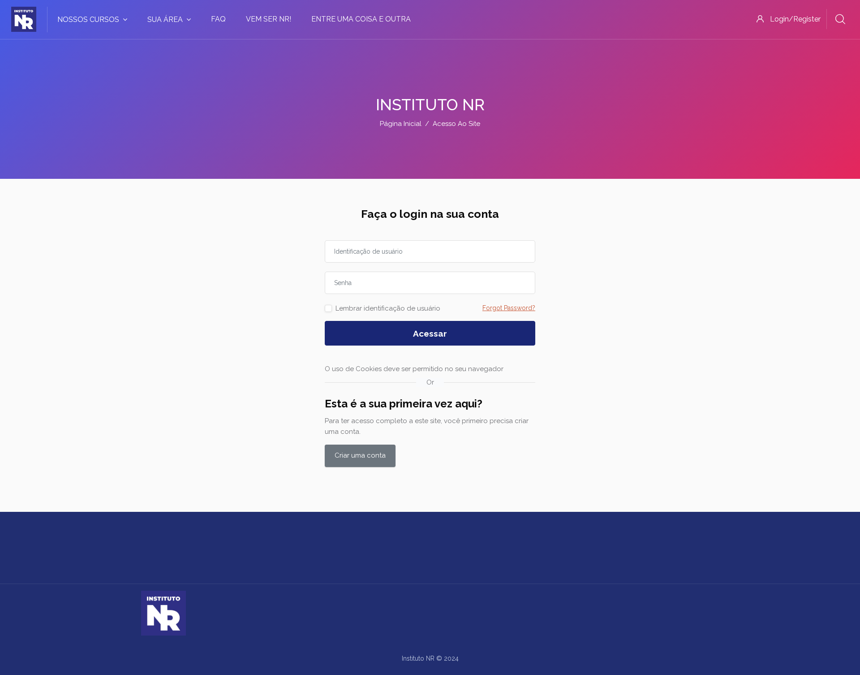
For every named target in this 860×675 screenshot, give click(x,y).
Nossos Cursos (88, 19)
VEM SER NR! (268, 19)
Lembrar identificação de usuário (387, 308)
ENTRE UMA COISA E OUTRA (361, 19)
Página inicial (400, 124)
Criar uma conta (360, 455)
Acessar (430, 333)
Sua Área (165, 19)
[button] (512, 369)
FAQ (218, 19)
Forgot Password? (508, 308)
